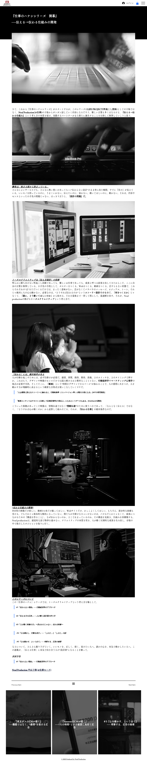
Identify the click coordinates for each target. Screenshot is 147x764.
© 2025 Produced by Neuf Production (73, 759)
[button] (137, 3)
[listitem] (28, 722)
